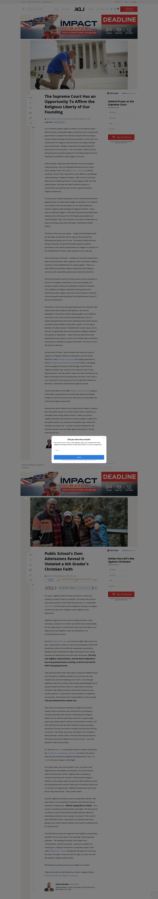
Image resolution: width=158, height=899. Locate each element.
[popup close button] (104, 438)
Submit (79, 457)
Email (57, 450)
